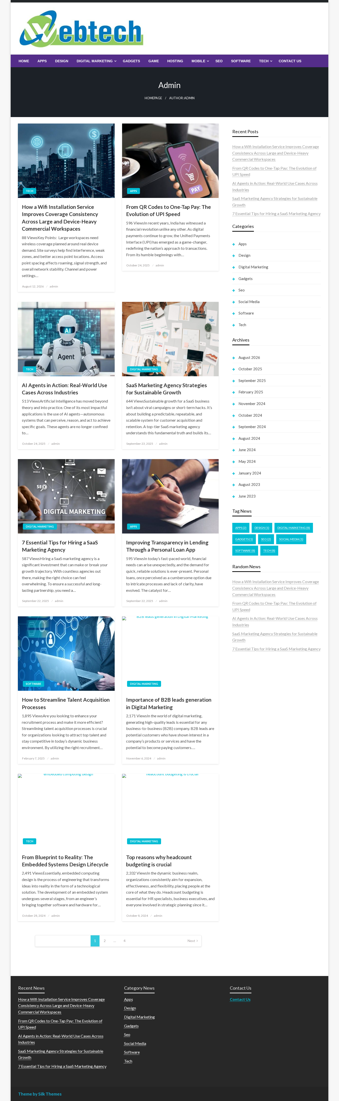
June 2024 (247, 449)
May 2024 (247, 461)
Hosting (175, 61)
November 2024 (251, 403)
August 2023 (249, 484)
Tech (264, 61)
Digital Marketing (95, 61)
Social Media (249, 301)
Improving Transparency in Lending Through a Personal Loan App (167, 546)
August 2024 (249, 438)
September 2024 (252, 426)
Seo (219, 61)
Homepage (153, 98)
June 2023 (247, 496)
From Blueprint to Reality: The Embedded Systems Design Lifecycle (65, 860)
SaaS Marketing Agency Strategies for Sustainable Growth (166, 388)
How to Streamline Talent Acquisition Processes (66, 703)
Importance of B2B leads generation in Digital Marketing (168, 703)
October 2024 (250, 415)
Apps (42, 61)
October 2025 (250, 369)
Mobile (198, 61)
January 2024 (249, 473)
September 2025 (252, 380)
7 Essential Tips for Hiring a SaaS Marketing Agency (60, 546)
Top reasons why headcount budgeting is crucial (159, 860)
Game (153, 61)
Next (191, 941)
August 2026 (249, 357)
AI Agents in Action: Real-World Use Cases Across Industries (64, 388)
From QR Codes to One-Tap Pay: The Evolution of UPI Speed (168, 210)
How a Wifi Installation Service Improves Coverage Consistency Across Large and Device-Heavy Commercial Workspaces (60, 218)
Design (61, 61)
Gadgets (131, 61)
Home (24, 61)
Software (241, 61)
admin (54, 286)
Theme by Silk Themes (40, 1094)
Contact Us (290, 61)
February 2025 (250, 392)
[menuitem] (23, 61)
